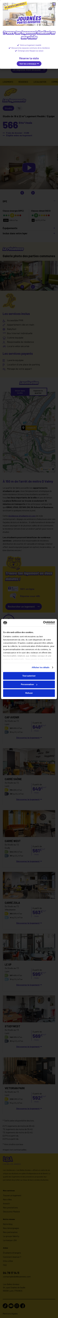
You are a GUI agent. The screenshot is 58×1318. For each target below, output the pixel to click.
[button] (54, 4)
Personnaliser (27, 684)
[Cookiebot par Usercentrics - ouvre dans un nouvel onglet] (43, 623)
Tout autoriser (29, 676)
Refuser (29, 693)
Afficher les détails (41, 667)
